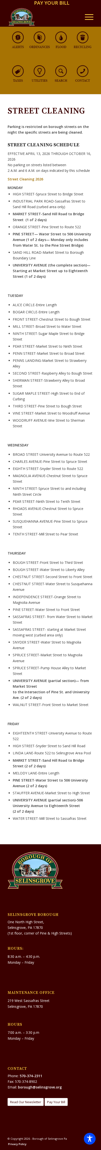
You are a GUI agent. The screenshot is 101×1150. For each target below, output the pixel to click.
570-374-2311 (31, 1076)
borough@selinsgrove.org (40, 1087)
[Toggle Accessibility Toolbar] (89, 1138)
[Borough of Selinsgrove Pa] (42, 17)
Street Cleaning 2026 (25, 179)
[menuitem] (52, 3)
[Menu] (86, 17)
